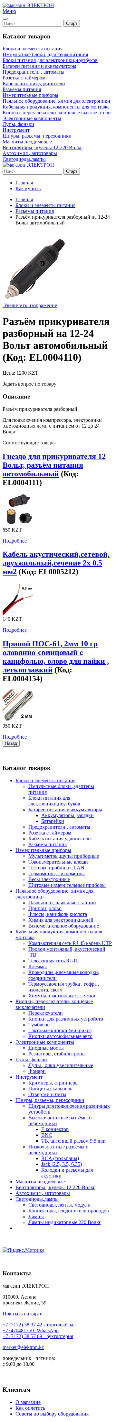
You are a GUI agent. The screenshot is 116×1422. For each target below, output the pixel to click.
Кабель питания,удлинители (34, 83)
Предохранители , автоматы (33, 72)
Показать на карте (22, 1313)
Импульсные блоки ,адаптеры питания (45, 54)
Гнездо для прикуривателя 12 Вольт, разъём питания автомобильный (54, 465)
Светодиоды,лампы (24, 159)
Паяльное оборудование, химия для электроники (56, 101)
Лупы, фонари (18, 124)
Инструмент (16, 130)
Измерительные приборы (30, 95)
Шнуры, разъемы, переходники (37, 136)
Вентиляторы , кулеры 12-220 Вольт (42, 147)
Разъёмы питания (22, 89)
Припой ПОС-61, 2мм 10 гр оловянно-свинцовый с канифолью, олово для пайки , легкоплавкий (56, 656)
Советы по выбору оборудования (52, 1414)
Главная (24, 182)
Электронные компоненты (32, 118)
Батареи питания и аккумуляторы (39, 66)
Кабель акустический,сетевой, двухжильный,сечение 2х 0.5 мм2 (56, 563)
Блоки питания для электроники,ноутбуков (50, 60)
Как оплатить (30, 1408)
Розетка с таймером (24, 77)
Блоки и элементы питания (33, 48)
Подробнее (15, 541)
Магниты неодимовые (27, 141)
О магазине (28, 1402)
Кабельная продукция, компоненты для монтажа (56, 106)
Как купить (28, 188)
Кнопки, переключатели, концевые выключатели (57, 112)
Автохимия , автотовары (30, 153)
